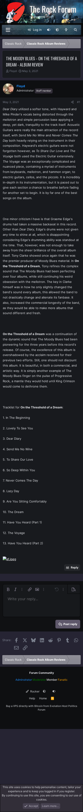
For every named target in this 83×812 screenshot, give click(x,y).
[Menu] (8, 30)
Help (32, 698)
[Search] (75, 29)
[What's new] (66, 29)
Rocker (34, 691)
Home (43, 698)
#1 (78, 102)
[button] (57, 29)
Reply (74, 567)
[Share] (72, 102)
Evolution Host (59, 706)
